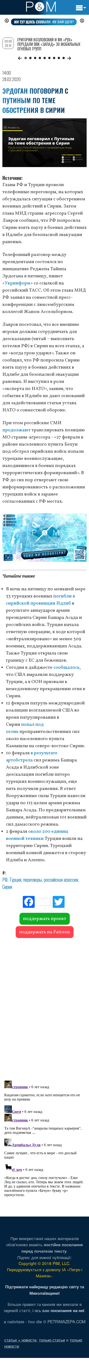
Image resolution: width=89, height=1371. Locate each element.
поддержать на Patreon (44, 932)
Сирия (7, 886)
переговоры (32, 879)
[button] (20, 58)
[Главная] (41, 7)
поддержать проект (44, 918)
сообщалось (66, 667)
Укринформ (17, 283)
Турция (15, 879)
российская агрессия (61, 879)
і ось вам (58, 1310)
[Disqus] (44, 1007)
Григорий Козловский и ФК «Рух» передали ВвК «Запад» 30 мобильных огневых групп (48, 44)
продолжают (16, 430)
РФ (5, 879)
